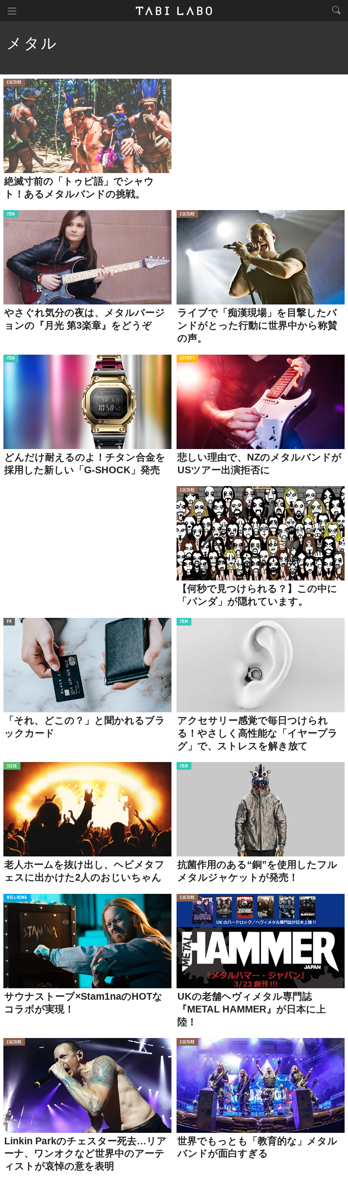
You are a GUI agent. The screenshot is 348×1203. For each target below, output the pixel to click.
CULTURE (14, 82)
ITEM (11, 214)
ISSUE (12, 766)
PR (9, 622)
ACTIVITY (187, 358)
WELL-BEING (17, 898)
